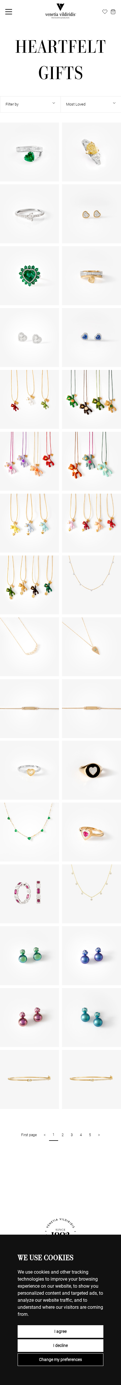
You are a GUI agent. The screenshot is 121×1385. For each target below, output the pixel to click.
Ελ (98, 12)
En (84, 12)
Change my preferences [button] (60, 1359)
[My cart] (113, 11)
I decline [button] (60, 1345)
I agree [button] (60, 1331)
